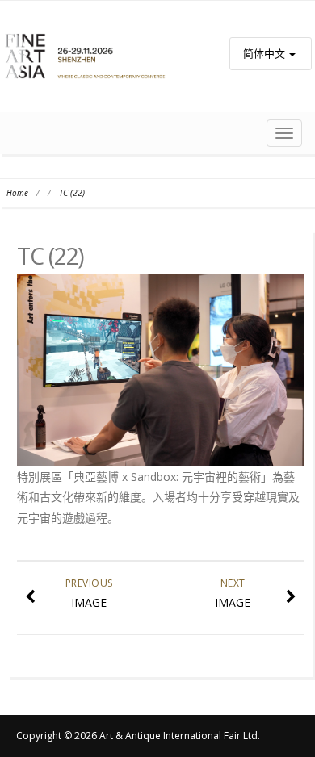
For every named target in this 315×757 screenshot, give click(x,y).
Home (17, 193)
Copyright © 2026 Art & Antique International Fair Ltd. (138, 735)
